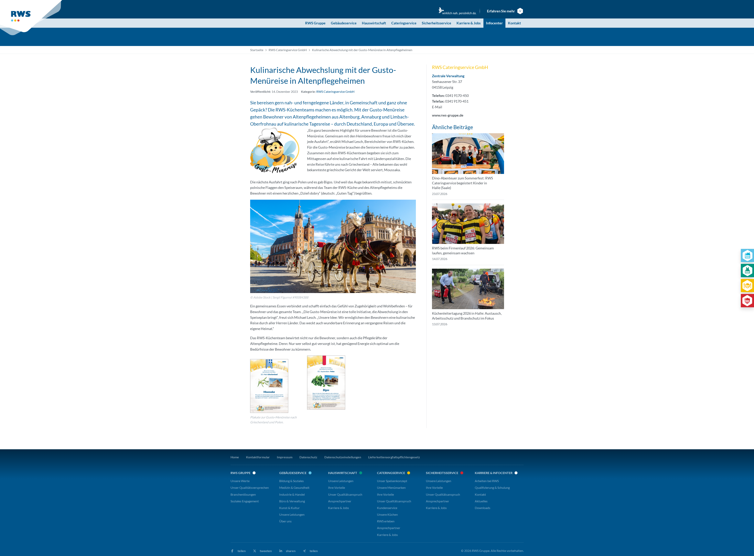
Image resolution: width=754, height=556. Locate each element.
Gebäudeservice (344, 23)
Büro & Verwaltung (292, 501)
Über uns (285, 521)
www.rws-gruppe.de (447, 115)
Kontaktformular (258, 457)
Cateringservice (403, 23)
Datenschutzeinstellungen (342, 457)
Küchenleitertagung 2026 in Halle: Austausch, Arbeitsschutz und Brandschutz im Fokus (467, 315)
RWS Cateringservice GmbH (288, 50)
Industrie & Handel (292, 494)
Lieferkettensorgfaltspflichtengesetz (394, 457)
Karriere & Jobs (469, 23)
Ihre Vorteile (336, 487)
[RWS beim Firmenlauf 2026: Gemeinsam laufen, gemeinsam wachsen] (468, 223)
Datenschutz (308, 457)
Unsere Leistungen (292, 514)
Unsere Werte (240, 481)
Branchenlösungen (243, 494)
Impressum (284, 457)
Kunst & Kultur (289, 508)
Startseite (256, 50)
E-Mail (437, 107)
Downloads (482, 508)
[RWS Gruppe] (32, 17)
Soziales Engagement (245, 501)
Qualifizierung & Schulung (492, 487)
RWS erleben (385, 521)
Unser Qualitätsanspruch (345, 494)
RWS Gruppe (315, 23)
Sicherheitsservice (436, 23)
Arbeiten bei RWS (487, 481)
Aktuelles (481, 501)
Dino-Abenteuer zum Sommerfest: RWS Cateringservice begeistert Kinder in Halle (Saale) (462, 183)
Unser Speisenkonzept (392, 481)
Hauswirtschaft (374, 23)
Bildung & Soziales (291, 481)
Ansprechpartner (339, 501)
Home (235, 457)
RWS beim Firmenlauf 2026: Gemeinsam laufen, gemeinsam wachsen (463, 250)
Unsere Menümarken (391, 487)
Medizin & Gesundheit (294, 487)
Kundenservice (387, 508)
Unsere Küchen (387, 514)
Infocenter (494, 23)
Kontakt (514, 23)
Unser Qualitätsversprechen (250, 487)
